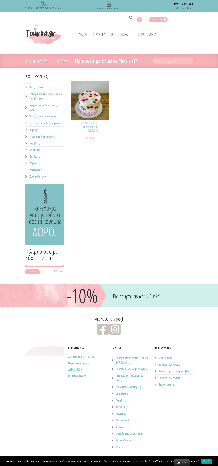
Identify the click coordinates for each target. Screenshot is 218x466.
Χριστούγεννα (37, 176)
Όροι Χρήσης (166, 358)
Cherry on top (90, 126)
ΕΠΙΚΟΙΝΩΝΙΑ (146, 34)
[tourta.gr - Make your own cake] (45, 34)
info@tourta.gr (77, 376)
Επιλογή (90, 138)
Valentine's (35, 170)
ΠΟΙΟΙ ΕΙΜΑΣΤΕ (121, 34)
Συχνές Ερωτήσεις (169, 378)
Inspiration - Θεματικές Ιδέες (43, 107)
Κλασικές (35, 150)
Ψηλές (33, 130)
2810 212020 (75, 369)
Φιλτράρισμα (32, 271)
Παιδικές (34, 156)
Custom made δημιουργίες (44, 123)
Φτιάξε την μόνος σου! (42, 116)
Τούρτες (61, 61)
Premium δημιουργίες (42, 136)
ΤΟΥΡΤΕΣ (99, 34)
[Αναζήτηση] (130, 17)
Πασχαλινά (36, 87)
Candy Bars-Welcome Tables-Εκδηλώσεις (46, 96)
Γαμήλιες (34, 143)
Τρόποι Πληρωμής (169, 364)
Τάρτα (33, 163)
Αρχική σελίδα (36, 61)
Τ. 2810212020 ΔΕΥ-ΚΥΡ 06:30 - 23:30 (43, 8)
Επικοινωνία (166, 384)
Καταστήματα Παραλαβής (174, 371)
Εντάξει (207, 461)
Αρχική (84, 34)
